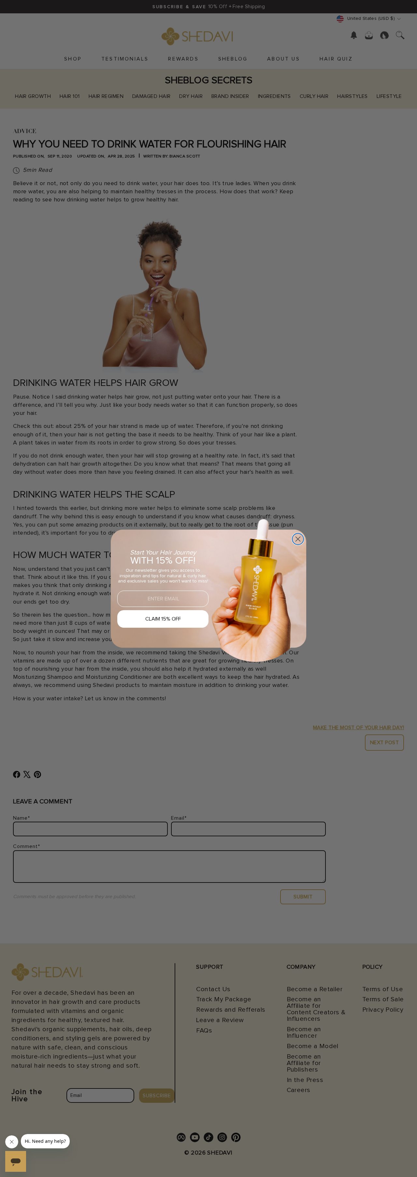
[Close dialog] (298, 539)
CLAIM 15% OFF (163, 619)
